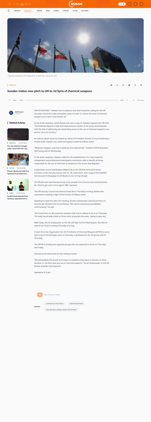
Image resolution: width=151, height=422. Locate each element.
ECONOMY (56, 11)
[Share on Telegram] (129, 85)
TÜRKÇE (17, 4)
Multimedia (84, 11)
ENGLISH (22, 4)
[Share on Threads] (135, 85)
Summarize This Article (54, 303)
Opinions (39, 11)
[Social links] (9, 4)
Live (121, 4)
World (48, 11)
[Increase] (133, 100)
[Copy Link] (141, 85)
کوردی (29, 4)
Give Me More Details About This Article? (61, 310)
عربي (14, 4)
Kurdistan (17, 11)
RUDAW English (19, 112)
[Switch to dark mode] (135, 4)
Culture (75, 11)
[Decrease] (127, 100)
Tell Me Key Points (76, 303)
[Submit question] (40, 294)
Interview (66, 11)
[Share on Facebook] (111, 85)
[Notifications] (141, 4)
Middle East (27, 11)
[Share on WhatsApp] (123, 85)
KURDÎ (26, 4)
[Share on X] (117, 85)
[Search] (129, 4)
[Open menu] (8, 11)
